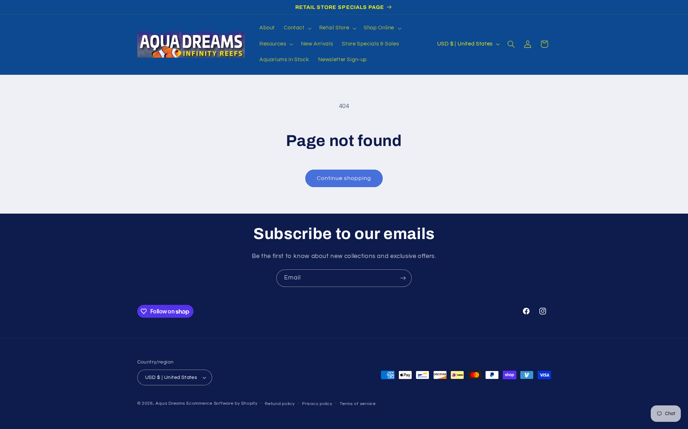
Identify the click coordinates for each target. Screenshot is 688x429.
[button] (297, 28)
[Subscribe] (403, 278)
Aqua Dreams (170, 403)
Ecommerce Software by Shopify (221, 403)
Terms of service (358, 404)
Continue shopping (344, 178)
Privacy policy (317, 404)
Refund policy (280, 404)
